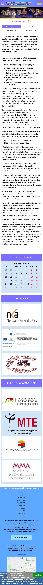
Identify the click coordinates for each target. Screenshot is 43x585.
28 (27, 284)
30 (37, 284)
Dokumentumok (21, 503)
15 (32, 277)
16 (37, 277)
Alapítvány (21, 513)
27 (21, 284)
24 (6, 284)
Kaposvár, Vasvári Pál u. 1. (21, 581)
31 (6, 287)
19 (16, 280)
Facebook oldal (21, 554)
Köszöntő (21, 492)
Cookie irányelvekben (10, 583)
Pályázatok (21, 510)
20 (21, 280)
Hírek (21, 495)
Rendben (37, 575)
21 (27, 280)
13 (21, 277)
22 (32, 280)
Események (21, 497)
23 (37, 280)
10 (6, 277)
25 (11, 284)
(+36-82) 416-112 (22, 537)
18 (11, 280)
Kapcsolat (21, 516)
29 (32, 284)
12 (16, 277)
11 (11, 277)
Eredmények (21, 505)
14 (27, 277)
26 (16, 284)
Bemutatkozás (21, 500)
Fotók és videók (21, 508)
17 (6, 280)
